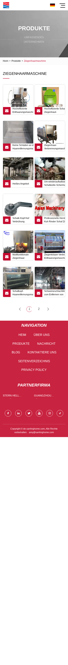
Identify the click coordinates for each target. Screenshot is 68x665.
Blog (16, 352)
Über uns (42, 334)
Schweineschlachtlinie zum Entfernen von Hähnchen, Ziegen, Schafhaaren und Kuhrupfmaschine (54, 293)
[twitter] (29, 413)
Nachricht (46, 343)
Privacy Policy (34, 369)
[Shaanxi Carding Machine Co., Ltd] (6, 5)
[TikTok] (60, 413)
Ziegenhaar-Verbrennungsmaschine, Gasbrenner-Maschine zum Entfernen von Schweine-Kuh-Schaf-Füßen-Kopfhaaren (54, 147)
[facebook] (8, 413)
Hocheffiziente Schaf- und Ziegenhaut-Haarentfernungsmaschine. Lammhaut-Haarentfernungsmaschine (54, 111)
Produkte (16, 61)
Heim (5, 61)
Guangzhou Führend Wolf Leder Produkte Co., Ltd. (46, 396)
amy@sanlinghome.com (41, 432)
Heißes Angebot (20, 183)
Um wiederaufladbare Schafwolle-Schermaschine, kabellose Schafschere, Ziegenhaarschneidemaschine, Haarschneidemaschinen (54, 184)
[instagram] (49, 413)
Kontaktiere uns (42, 352)
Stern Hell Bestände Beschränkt (12, 396)
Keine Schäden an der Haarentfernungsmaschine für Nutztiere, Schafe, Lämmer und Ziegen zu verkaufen (22, 147)
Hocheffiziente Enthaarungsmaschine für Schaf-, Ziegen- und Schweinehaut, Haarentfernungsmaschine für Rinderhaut (22, 111)
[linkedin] (18, 413)
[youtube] (39, 413)
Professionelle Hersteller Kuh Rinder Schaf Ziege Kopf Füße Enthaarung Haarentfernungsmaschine (54, 220)
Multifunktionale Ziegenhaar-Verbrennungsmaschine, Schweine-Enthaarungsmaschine (22, 256)
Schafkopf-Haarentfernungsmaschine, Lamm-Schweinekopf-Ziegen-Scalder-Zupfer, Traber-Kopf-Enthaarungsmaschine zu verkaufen (22, 293)
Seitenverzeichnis (34, 361)
